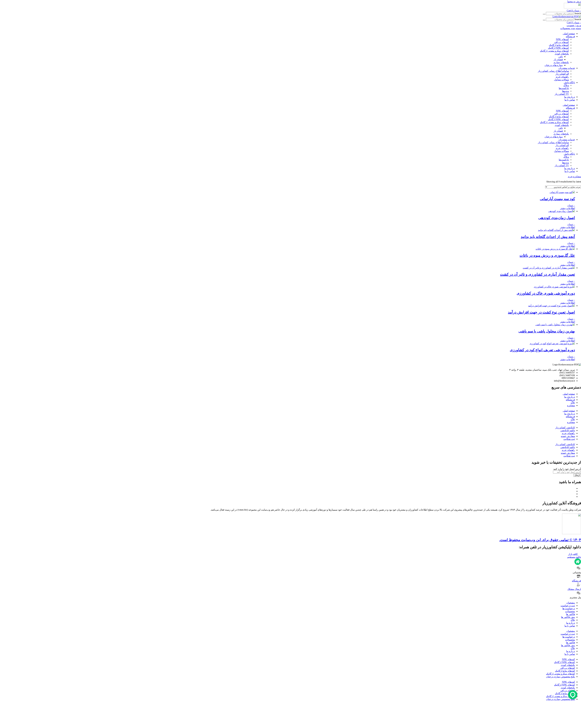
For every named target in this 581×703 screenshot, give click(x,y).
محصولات (570, 611)
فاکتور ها (570, 614)
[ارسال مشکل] (578, 586)
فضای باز (558, 59)
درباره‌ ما (570, 623)
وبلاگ (566, 85)
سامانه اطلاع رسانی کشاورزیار (553, 71)
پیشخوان (570, 602)
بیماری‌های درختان (554, 65)
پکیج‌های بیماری (561, 62)
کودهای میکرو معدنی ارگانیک (554, 51)
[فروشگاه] (578, 578)
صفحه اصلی (569, 33)
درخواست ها (568, 608)
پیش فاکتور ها (568, 617)
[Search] (544, 14)
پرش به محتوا (574, 1)
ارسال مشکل (574, 589)
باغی (560, 56)
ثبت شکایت (569, 439)
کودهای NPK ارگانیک (558, 48)
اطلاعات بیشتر (567, 208)
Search (577, 13)
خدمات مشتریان (566, 68)
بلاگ (573, 402)
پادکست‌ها (564, 88)
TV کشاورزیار (562, 94)
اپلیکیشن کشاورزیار (565, 427)
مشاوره (571, 405)
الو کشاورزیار (562, 74)
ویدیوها (565, 91)
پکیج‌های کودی (562, 53)
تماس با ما (570, 99)
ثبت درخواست (568, 605)
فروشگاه (570, 36)
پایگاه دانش (569, 82)
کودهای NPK (562, 39)
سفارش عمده (568, 436)
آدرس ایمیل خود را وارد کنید (567, 469)
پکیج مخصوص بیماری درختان (560, 676)
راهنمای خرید (562, 76)
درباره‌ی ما (569, 97)
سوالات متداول (561, 79)
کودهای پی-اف (561, 42)
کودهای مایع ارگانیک (559, 45)
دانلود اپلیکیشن (567, 430)
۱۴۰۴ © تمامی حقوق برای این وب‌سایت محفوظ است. (540, 540)
